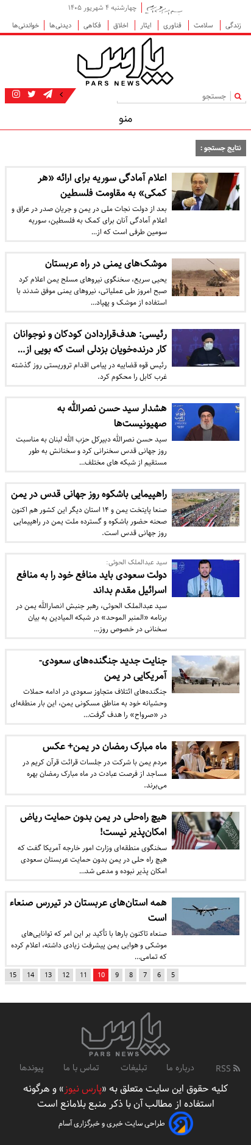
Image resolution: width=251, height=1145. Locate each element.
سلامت (204, 25)
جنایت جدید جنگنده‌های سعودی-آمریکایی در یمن (103, 668)
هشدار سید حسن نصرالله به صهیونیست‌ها (112, 416)
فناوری (173, 25)
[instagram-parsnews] (16, 95)
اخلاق (121, 25)
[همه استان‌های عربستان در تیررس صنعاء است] (205, 916)
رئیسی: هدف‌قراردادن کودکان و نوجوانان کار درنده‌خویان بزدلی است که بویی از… (90, 342)
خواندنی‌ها (25, 25)
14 (30, 975)
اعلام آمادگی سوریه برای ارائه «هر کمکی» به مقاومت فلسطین (102, 185)
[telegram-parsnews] (46, 95)
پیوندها (31, 1067)
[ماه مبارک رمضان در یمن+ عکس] (205, 760)
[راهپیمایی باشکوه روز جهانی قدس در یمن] (205, 508)
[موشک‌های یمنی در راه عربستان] (205, 277)
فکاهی (93, 25)
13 (48, 975)
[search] (240, 95)
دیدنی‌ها (61, 25)
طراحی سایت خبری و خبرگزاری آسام (111, 1123)
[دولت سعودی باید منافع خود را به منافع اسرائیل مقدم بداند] (205, 578)
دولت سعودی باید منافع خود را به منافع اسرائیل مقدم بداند (91, 582)
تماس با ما (82, 1067)
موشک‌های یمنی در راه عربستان (106, 263)
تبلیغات (134, 1067)
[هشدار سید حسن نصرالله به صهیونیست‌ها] (205, 422)
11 (83, 975)
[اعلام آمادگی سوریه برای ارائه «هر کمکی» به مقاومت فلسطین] (205, 191)
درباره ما (180, 1067)
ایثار (146, 25)
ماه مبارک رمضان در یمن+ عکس (105, 746)
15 (12, 975)
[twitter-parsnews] (30, 95)
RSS (224, 1069)
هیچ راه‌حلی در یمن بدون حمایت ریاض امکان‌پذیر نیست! (93, 824)
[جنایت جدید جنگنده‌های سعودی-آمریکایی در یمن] (205, 674)
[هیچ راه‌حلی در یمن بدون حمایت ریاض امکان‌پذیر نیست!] (205, 830)
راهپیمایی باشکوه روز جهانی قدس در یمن (89, 494)
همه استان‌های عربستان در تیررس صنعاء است (88, 910)
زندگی (233, 25)
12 (65, 975)
